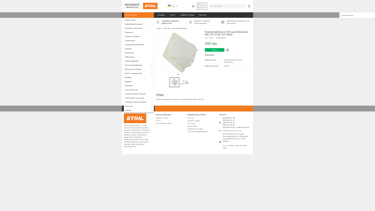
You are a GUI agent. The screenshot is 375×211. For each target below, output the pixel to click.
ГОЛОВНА (161, 15)
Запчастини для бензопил (179, 28)
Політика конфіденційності (198, 132)
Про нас (191, 118)
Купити (214, 50)
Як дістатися (192, 126)
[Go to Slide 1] (178, 74)
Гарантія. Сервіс (194, 121)
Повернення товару (195, 129)
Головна (158, 28)
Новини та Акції (162, 118)
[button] (179, 54)
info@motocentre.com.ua (232, 131)
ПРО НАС (202, 15)
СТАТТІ (172, 15)
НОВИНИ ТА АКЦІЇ (187, 15)
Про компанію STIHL (163, 123)
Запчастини (166, 28)
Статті (158, 121)
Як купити (191, 123)
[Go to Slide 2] (180, 74)
